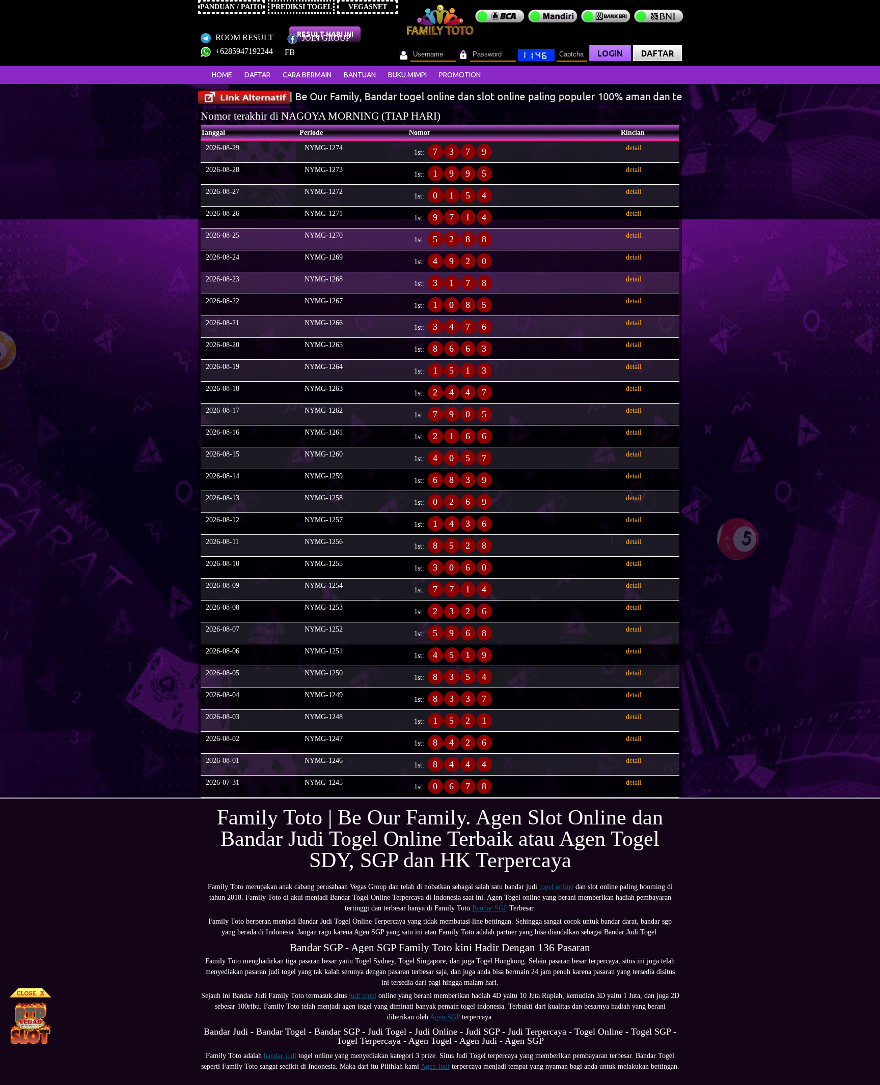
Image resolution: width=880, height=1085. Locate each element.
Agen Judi (435, 1066)
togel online (556, 887)
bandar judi (280, 1056)
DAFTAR (657, 53)
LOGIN (610, 53)
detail (634, 148)
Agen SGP (445, 1017)
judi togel (362, 996)
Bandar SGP (489, 908)
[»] (244, 97)
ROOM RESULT (243, 37)
